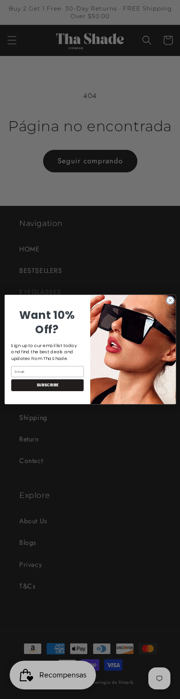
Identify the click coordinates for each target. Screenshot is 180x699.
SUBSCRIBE (47, 385)
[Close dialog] (170, 300)
